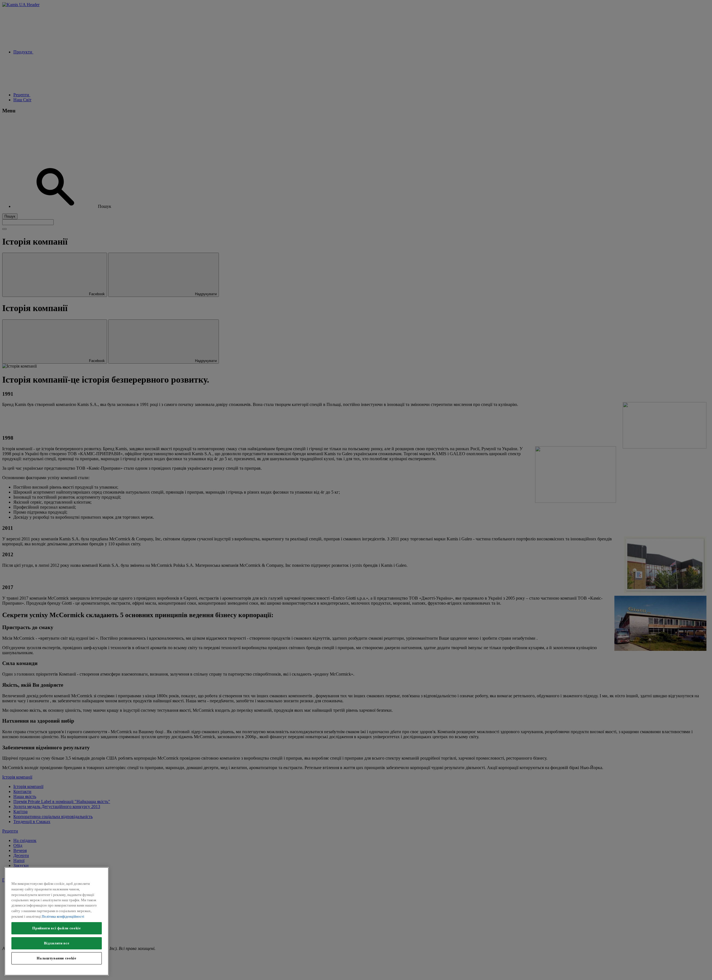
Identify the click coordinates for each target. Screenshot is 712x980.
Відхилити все (57, 943)
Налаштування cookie (56, 958)
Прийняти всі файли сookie (56, 928)
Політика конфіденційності (63, 916)
